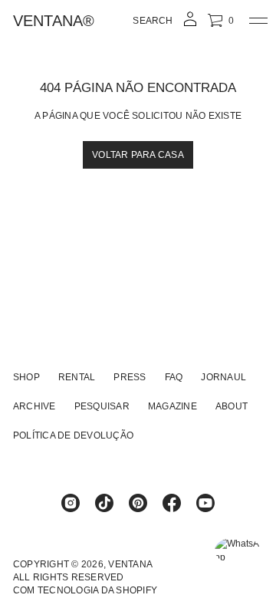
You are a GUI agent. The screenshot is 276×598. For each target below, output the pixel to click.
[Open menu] (258, 21)
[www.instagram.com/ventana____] (70, 503)
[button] (152, 21)
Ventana (130, 564)
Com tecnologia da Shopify (85, 590)
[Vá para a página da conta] (190, 24)
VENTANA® (53, 20)
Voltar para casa (138, 155)
